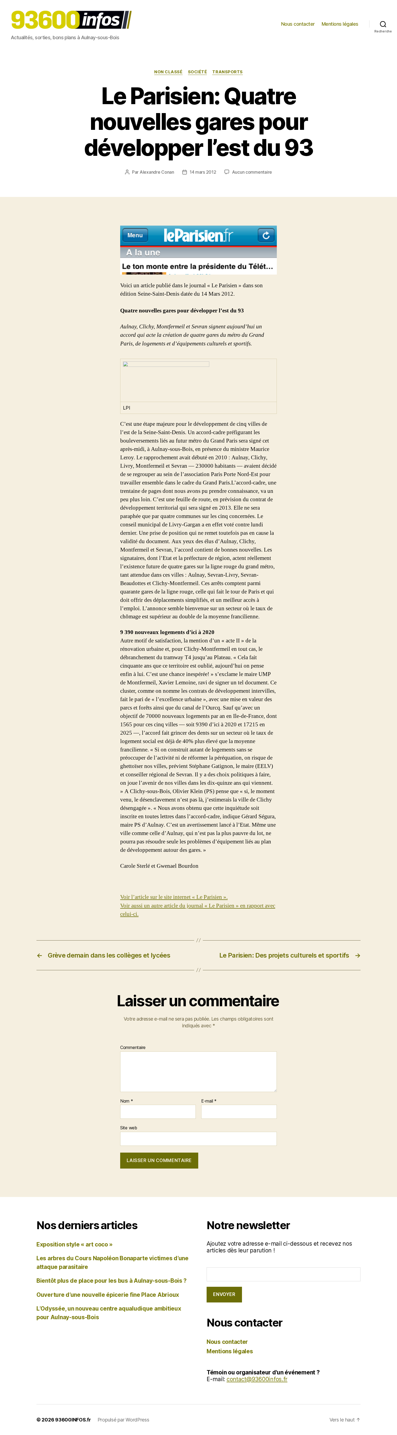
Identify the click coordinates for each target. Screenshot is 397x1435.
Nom (126, 1101)
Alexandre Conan (157, 172)
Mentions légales (340, 24)
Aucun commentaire (252, 172)
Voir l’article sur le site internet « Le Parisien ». (174, 897)
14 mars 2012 (203, 172)
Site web (128, 1127)
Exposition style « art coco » (74, 1244)
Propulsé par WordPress (123, 1420)
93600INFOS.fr (73, 1420)
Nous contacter (298, 24)
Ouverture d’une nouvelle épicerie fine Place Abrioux (107, 1294)
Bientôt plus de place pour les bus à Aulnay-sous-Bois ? (111, 1280)
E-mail (209, 1101)
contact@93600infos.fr (257, 1379)
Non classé (168, 72)
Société (197, 72)
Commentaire (133, 1047)
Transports (227, 72)
